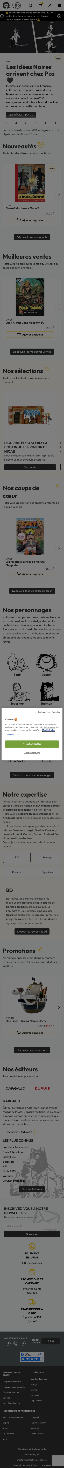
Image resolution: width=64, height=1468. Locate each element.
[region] (32, 734)
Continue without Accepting (49, 712)
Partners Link (12, 734)
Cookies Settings (32, 752)
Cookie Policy (49, 730)
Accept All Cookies (32, 744)
